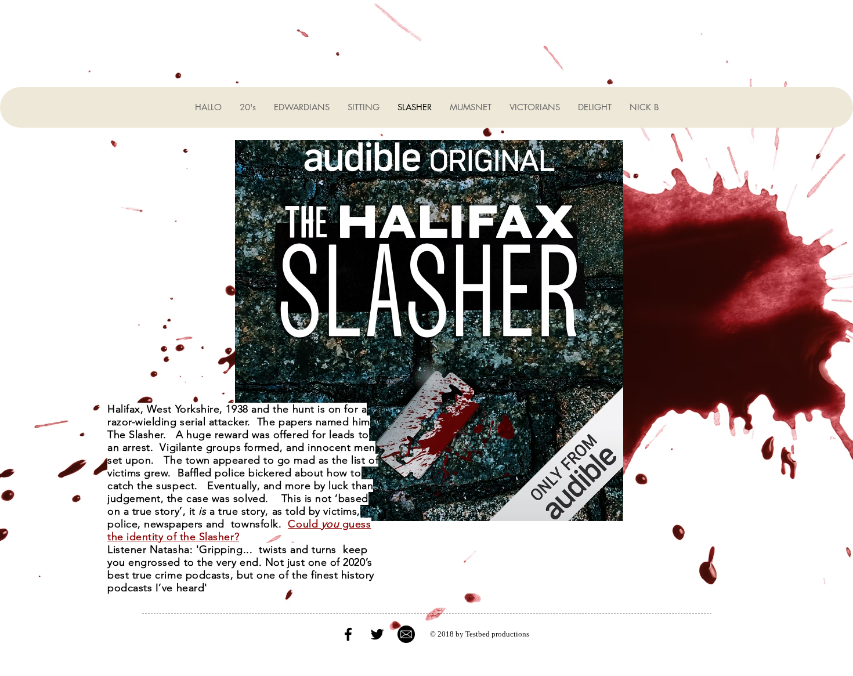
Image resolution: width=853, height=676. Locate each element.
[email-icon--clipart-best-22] (406, 634)
